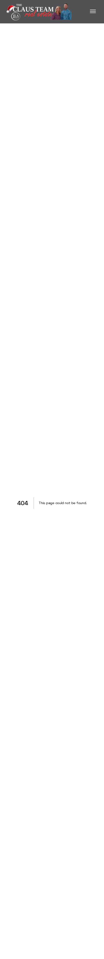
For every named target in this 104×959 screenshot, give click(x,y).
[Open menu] (93, 11)
